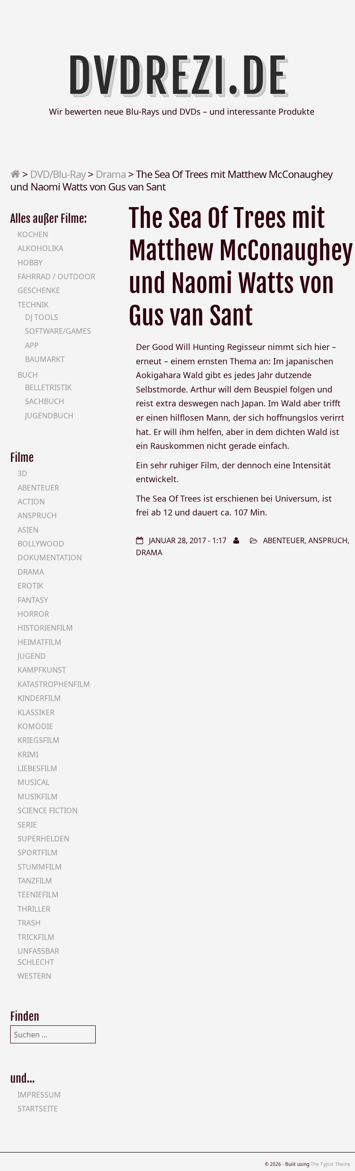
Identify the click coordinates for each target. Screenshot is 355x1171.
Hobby (30, 262)
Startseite (38, 1109)
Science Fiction (48, 810)
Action (31, 502)
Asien (28, 530)
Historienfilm (45, 628)
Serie (27, 825)
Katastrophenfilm (54, 684)
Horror (33, 614)
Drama (111, 174)
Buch (28, 375)
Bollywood (41, 544)
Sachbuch (44, 401)
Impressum (39, 1095)
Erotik (30, 586)
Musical (33, 782)
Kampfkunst (42, 670)
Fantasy (33, 600)
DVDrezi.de (177, 76)
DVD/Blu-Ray (58, 174)
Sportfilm (38, 852)
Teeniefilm (38, 894)
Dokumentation (50, 557)
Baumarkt (45, 359)
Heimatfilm (39, 642)
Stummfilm (40, 867)
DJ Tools (41, 317)
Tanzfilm (35, 881)
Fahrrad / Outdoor (56, 276)
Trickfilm (36, 937)
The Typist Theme (330, 1164)
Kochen (33, 234)
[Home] (15, 174)
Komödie (35, 726)
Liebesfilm (37, 768)
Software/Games (58, 331)
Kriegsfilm (39, 740)
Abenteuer (284, 540)
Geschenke (39, 290)
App (32, 345)
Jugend (32, 656)
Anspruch (328, 540)
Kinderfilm (39, 698)
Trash (29, 923)
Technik (33, 305)
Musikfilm (38, 796)
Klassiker (36, 712)
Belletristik (48, 387)
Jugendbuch (49, 416)
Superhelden (43, 839)
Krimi (28, 754)
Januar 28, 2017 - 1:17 (187, 540)
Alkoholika (40, 248)
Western (34, 976)
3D (22, 473)
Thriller (34, 909)
